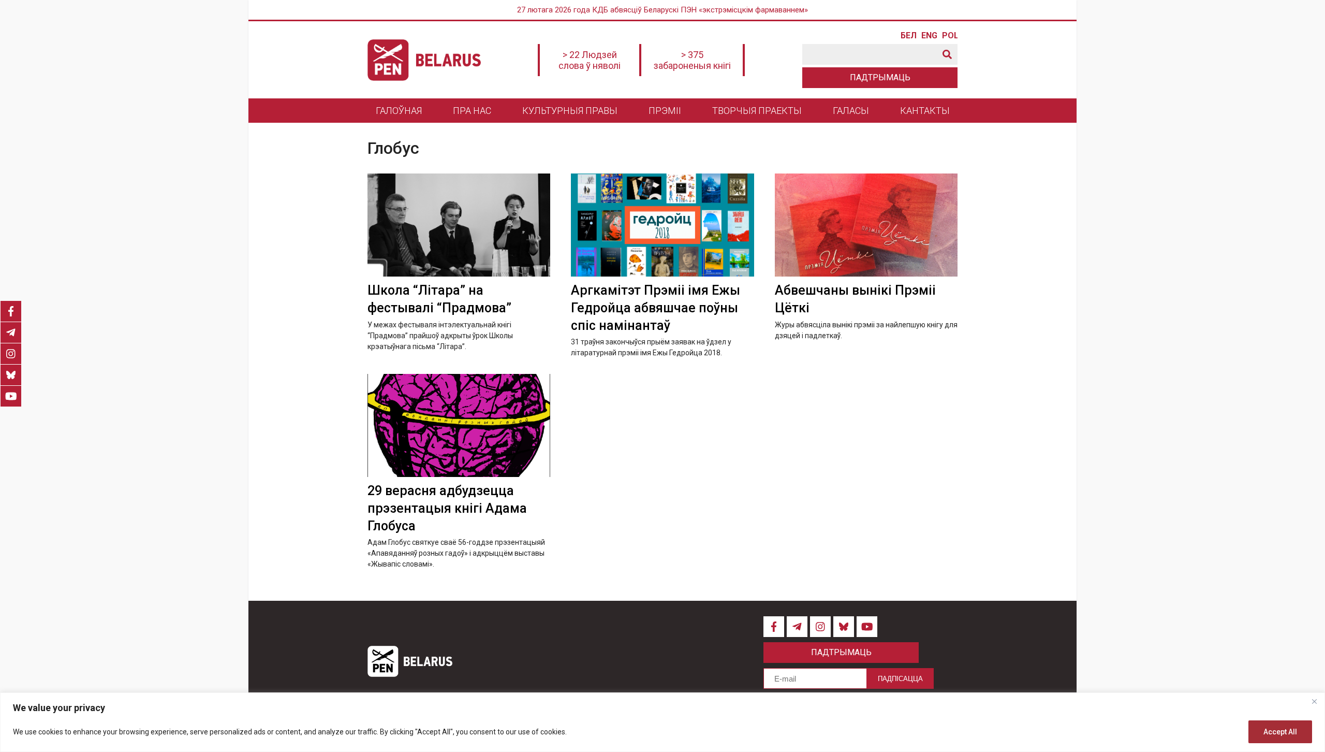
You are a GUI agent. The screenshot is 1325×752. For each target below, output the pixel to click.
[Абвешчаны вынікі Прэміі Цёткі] (866, 225)
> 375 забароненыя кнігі (692, 60)
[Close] (1314, 701)
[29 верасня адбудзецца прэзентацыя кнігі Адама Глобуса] (458, 425)
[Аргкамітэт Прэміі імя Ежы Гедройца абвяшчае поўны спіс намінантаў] (662, 225)
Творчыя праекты (757, 110)
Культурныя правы (569, 110)
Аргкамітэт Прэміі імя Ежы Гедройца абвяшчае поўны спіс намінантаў (655, 308)
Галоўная (399, 110)
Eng (929, 36)
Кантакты (925, 110)
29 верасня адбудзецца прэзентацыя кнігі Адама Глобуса (447, 508)
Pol (950, 36)
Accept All (1280, 732)
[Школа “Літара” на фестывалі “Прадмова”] (458, 225)
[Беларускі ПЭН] (424, 60)
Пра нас (472, 110)
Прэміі (665, 110)
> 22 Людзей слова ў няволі (589, 60)
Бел (908, 36)
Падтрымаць (880, 77)
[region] (662, 722)
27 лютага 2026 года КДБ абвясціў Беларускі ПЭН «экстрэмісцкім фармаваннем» (662, 10)
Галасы (851, 110)
